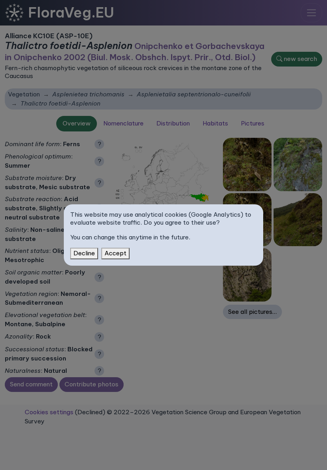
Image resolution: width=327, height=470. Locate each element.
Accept (115, 253)
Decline (84, 253)
